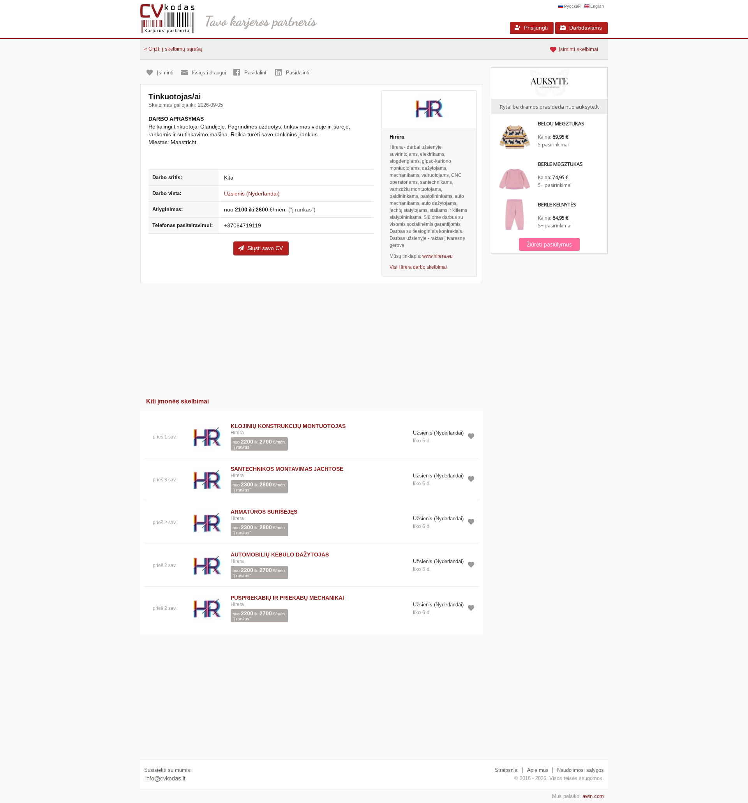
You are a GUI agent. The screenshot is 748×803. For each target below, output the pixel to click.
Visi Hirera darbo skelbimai (418, 267)
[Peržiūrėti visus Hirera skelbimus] (207, 436)
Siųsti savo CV (265, 248)
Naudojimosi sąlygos (580, 770)
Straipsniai (507, 770)
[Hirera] (429, 109)
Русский (572, 6)
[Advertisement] (311, 337)
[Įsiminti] (471, 436)
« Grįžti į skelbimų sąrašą (173, 49)
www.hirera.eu (437, 256)
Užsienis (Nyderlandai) (252, 193)
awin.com (593, 796)
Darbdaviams (585, 28)
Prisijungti (536, 28)
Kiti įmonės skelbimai (177, 401)
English (597, 6)
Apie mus (538, 770)
